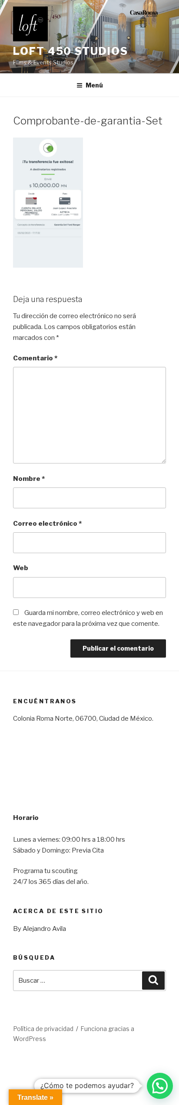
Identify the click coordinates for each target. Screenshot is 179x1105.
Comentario (35, 358)
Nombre (29, 479)
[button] (160, 1086)
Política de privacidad (43, 1028)
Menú (94, 85)
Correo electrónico (47, 523)
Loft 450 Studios (70, 51)
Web (20, 568)
